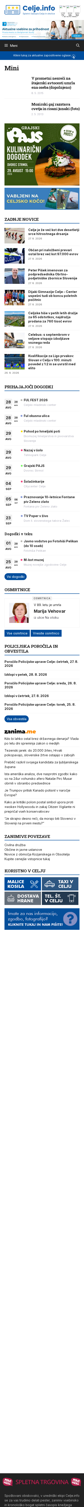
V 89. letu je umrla (47, 605)
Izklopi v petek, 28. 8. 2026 (25, 674)
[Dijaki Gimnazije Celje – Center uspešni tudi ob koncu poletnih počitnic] (14, 297)
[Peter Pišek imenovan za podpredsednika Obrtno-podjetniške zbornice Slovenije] (14, 276)
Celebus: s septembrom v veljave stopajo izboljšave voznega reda (48, 338)
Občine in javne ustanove (23, 849)
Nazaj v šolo (33, 450)
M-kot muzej (34, 560)
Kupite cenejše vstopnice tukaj (27, 859)
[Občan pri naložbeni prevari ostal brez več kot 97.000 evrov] (14, 256)
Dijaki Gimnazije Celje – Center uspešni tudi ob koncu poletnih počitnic (52, 296)
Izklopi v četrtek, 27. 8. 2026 (26, 696)
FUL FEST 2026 (36, 400)
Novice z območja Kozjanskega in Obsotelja (37, 854)
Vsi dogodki (15, 577)
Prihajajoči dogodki (28, 386)
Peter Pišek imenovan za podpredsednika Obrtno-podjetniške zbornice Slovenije (52, 274)
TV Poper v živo (36, 516)
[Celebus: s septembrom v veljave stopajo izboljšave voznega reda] (14, 340)
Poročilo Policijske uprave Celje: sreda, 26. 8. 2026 (40, 685)
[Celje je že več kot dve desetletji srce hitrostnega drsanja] (14, 235)
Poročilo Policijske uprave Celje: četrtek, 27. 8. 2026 (41, 664)
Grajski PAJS (34, 466)
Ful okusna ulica (37, 416)
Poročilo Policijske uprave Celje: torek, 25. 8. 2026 (39, 706)
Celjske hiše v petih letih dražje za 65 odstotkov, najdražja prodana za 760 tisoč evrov (53, 317)
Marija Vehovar (50, 611)
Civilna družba (15, 845)
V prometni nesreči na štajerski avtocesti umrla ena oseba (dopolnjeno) (53, 83)
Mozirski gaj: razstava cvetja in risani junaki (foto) (55, 106)
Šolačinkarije (34, 481)
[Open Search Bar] (78, 45)
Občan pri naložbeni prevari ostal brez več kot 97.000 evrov (53, 252)
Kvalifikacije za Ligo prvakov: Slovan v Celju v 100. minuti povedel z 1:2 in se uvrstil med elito (51, 362)
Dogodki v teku (18, 533)
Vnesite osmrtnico (46, 633)
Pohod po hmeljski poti (42, 431)
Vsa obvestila (16, 719)
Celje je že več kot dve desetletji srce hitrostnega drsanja (53, 232)
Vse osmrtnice (17, 633)
